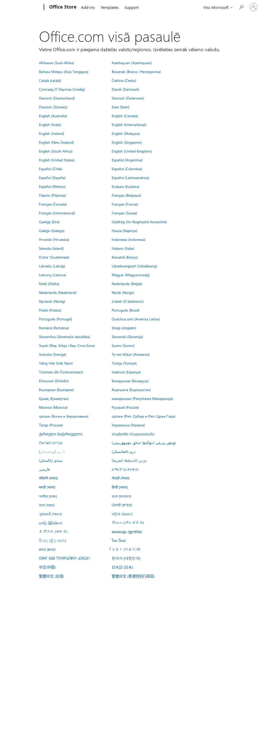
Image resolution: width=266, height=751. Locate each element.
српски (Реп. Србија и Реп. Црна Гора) (143, 416)
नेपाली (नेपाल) (121, 477)
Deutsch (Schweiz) (53, 106)
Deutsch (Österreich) (128, 98)
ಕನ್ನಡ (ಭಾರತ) (53, 531)
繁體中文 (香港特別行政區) (133, 576)
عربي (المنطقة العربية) (129, 460)
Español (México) (52, 186)
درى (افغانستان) (124, 451)
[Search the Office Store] (241, 6)
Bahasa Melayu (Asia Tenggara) (63, 71)
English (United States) (57, 159)
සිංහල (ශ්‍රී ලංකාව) (52, 540)
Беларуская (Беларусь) (130, 380)
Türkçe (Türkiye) (124, 363)
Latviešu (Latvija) (52, 265)
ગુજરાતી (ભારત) (50, 513)
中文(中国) (47, 567)
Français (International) (57, 212)
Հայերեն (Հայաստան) (133, 433)
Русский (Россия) (125, 407)
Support (131, 7)
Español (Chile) (50, 168)
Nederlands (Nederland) (57, 292)
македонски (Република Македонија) (142, 398)
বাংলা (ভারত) (47, 505)
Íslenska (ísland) (51, 248)
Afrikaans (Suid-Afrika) (56, 62)
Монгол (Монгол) (53, 407)
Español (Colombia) (127, 168)
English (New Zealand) (56, 142)
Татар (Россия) (51, 424)
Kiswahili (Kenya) (125, 257)
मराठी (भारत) (47, 487)
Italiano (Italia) (123, 248)
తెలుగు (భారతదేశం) (128, 522)
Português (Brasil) (125, 310)
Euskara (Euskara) (125, 186)
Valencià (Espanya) (126, 371)
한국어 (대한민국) (126, 558)
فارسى (44, 469)
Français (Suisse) (124, 212)
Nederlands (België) (127, 283)
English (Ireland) (51, 133)
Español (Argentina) (127, 159)
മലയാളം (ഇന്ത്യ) (127, 531)
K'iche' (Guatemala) (54, 257)
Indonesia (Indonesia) (128, 239)
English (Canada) (125, 115)
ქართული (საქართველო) (60, 433)
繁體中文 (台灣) (51, 576)
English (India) (50, 124)
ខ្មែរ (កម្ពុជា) (126, 549)
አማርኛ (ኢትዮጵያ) (125, 469)
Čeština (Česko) (124, 80)
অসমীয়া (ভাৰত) (48, 496)
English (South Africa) (55, 151)
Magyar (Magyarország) (131, 274)
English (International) (129, 124)
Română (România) (54, 327)
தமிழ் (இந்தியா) (50, 522)
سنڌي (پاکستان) (51, 460)
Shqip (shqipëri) (124, 327)
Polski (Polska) (50, 310)
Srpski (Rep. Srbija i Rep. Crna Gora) (67, 345)
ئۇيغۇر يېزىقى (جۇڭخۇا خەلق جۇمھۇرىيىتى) (144, 442)
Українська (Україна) (128, 424)
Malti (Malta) (49, 283)
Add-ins (88, 7)
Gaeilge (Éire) (49, 221)
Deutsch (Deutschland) (57, 98)
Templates (110, 7)
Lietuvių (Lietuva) (52, 274)
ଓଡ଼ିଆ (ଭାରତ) (122, 513)
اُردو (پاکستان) (52, 451)
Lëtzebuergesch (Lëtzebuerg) (134, 265)
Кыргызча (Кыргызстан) (131, 389)
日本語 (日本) (122, 567)
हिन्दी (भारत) (120, 487)
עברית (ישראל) (50, 442)
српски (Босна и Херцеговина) (63, 416)
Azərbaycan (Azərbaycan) (132, 62)
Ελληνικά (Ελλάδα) (54, 380)
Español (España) (52, 177)
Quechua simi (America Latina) (136, 318)
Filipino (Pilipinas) (52, 195)
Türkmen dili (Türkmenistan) (61, 371)
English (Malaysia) (126, 133)
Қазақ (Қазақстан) (54, 398)
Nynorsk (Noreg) (52, 301)
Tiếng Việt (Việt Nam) (56, 363)
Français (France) (125, 204)
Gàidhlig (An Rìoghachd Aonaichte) (139, 221)
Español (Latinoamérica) (130, 177)
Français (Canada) (53, 204)
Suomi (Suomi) (123, 345)
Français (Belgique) (126, 195)
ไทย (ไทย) (119, 540)
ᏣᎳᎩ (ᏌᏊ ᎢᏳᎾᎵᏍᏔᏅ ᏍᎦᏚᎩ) (64, 558)
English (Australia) (53, 115)
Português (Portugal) (55, 318)
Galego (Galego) (51, 230)
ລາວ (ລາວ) (47, 549)
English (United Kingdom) (132, 151)
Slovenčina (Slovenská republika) (64, 336)
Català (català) (50, 80)
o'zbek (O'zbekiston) (128, 301)
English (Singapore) (127, 142)
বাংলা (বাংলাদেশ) (121, 496)
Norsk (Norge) (123, 292)
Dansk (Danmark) (125, 89)
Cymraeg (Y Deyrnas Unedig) (62, 89)
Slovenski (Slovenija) (127, 336)
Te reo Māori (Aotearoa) (131, 354)
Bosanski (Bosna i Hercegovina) (136, 71)
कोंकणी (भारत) (48, 478)
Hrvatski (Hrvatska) (54, 239)
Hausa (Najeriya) (124, 230)
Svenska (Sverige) (52, 354)
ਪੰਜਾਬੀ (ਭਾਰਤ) (122, 505)
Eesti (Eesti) (120, 106)
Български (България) (56, 389)
